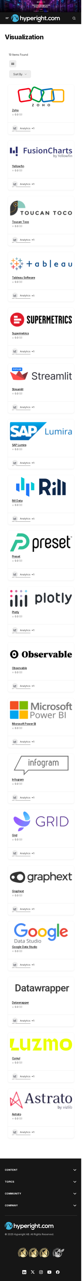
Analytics (25, 128)
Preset (16, 556)
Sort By (17, 74)
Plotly (15, 612)
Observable (19, 668)
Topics (9, 1181)
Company (11, 1205)
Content (11, 1170)
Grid (14, 835)
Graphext (18, 891)
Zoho (15, 110)
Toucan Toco (20, 221)
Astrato (16, 1114)
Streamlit (17, 389)
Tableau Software (23, 277)
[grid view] (13, 64)
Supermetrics (20, 333)
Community (13, 1193)
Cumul (16, 1058)
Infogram (18, 779)
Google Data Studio (24, 946)
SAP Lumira (19, 445)
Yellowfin (18, 166)
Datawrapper (20, 1002)
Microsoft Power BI (24, 723)
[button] (7, 18)
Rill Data (17, 500)
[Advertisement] (41, 6)
